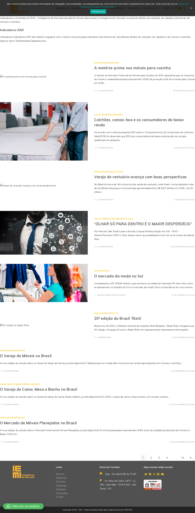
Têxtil (115, 313)
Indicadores (101, 63)
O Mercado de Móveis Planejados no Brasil (38, 423)
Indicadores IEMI (12, 30)
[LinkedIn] (158, 474)
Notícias (127, 219)
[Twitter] (146, 474)
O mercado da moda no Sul (118, 276)
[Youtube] (162, 474)
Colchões (100, 115)
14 (182, 457)
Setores (60, 474)
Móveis (115, 63)
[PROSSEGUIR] (191, 8)
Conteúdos (62, 493)
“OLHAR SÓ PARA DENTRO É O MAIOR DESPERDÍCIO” (143, 224)
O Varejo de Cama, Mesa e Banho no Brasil (38, 389)
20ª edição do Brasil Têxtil (117, 318)
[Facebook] (150, 474)
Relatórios (61, 477)
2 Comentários (105, 91)
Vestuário (117, 172)
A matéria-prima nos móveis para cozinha (132, 68)
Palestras (61, 489)
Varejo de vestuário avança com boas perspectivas (140, 177)
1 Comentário (104, 337)
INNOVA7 (128, 510)
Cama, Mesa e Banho (11, 384)
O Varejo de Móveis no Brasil (26, 356)
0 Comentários (105, 148)
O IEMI (60, 497)
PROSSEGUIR (98, 11)
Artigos (99, 219)
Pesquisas (61, 485)
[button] (23, 506)
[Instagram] (154, 474)
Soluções (61, 481)
